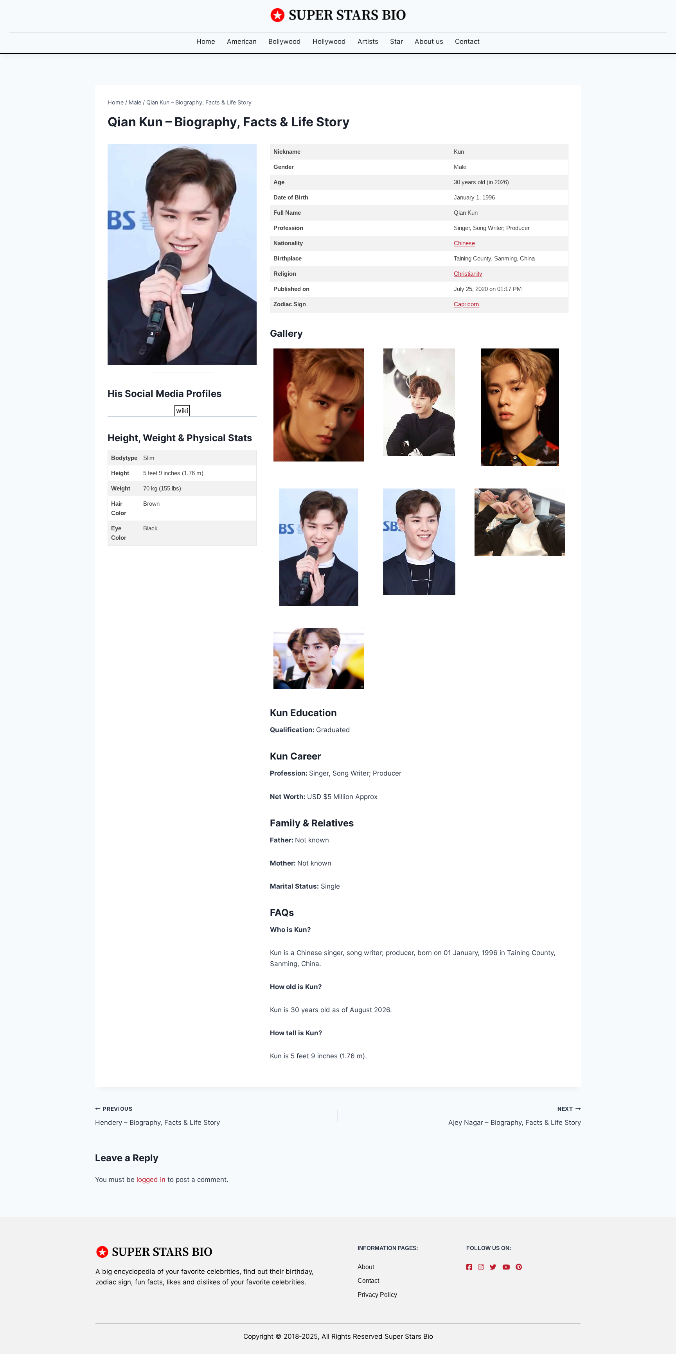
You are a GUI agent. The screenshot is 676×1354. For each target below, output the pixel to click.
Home (205, 41)
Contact (467, 41)
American (242, 41)
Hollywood (329, 41)
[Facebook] (471, 1267)
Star (396, 41)
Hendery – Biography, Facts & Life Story (157, 1116)
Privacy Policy (377, 1294)
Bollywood (284, 41)
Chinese (464, 243)
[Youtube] (508, 1267)
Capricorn (466, 304)
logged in (151, 1179)
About (366, 1267)
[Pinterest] (521, 1267)
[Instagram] (483, 1267)
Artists (368, 41)
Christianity (468, 273)
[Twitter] (495, 1267)
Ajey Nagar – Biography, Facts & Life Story (514, 1116)
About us (429, 41)
